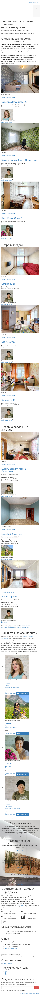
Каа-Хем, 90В (8, 341)
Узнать (8, 683)
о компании (20, 905)
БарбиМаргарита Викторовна (12, 686)
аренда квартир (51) (23, 627)
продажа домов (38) (11, 627)
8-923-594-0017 (7, 181)
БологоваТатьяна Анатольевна (11, 767)
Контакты (32, 3)
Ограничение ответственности (29, 993)
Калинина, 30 (8, 399)
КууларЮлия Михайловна (11, 726)
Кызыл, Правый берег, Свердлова (19, 159)
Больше (19, 851)
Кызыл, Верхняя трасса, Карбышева (13, 470)
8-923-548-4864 (7, 559)
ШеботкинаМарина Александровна (12, 807)
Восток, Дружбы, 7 (10, 596)
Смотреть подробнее (8, 97)
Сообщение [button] (23, 693)
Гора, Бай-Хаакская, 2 (12, 533)
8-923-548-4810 (7, 239)
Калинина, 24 (8, 283)
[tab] (12, 922)
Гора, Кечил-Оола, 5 (11, 218)
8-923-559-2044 (7, 122)
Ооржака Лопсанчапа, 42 (14, 101)
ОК (36, 988)
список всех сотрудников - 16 (10, 818)
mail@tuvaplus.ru (11, 948)
